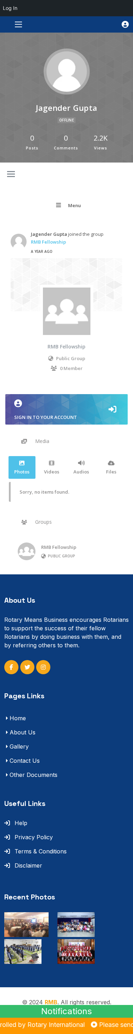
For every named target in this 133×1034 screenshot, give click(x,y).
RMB (51, 1002)
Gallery (19, 746)
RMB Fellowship (48, 242)
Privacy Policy (33, 837)
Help (20, 822)
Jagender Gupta (49, 234)
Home (18, 718)
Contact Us (25, 760)
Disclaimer (27, 865)
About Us (22, 732)
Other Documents (33, 774)
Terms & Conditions (40, 851)
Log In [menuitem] (10, 8)
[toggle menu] (11, 174)
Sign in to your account (45, 417)
